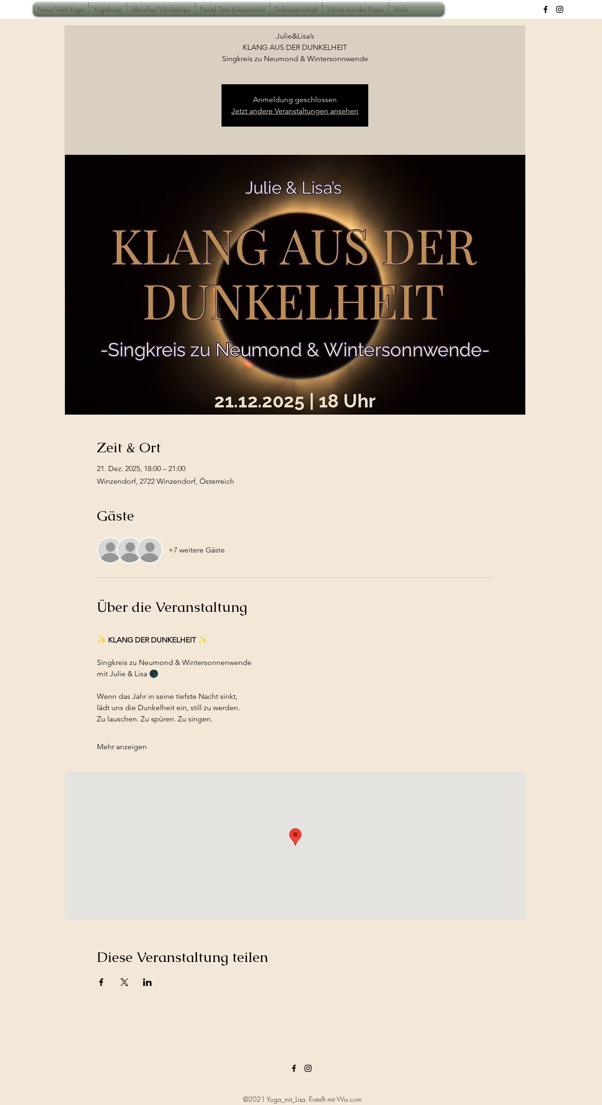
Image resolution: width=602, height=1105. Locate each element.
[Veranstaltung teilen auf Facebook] (101, 982)
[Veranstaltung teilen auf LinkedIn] (147, 982)
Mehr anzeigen (122, 746)
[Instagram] (559, 9)
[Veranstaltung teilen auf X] (124, 982)
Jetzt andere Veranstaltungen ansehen (294, 110)
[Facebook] (545, 9)
